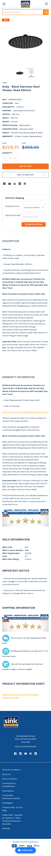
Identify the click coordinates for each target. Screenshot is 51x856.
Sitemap (6, 828)
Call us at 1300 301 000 (25, 746)
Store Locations (9, 779)
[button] (25, 175)
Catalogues (7, 803)
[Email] (9, 184)
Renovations (8, 791)
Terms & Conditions (11, 770)
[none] (25, 42)
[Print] (14, 184)
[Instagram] (20, 753)
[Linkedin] (20, 184)
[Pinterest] (25, 184)
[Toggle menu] (4, 4)
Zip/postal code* (13, 215)
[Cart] (47, 4)
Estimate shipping (33, 224)
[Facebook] (4, 184)
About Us (6, 774)
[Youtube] (25, 753)
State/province (12, 206)
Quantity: (7, 153)
